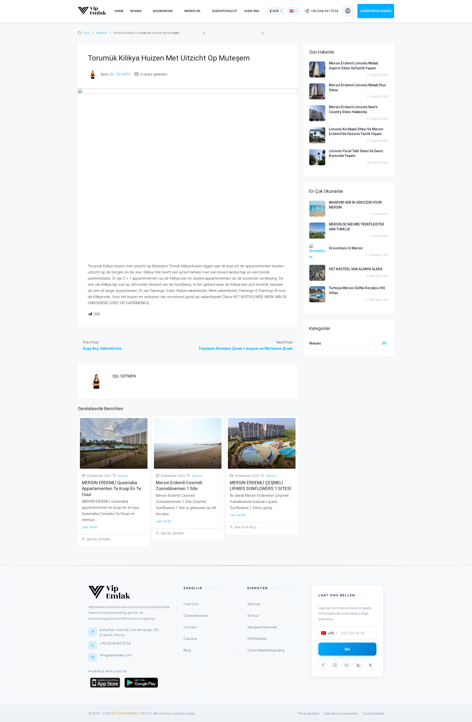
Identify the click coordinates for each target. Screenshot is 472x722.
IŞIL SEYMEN (119, 74)
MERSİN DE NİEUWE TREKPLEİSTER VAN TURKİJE (356, 226)
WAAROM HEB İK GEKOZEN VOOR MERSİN (355, 204)
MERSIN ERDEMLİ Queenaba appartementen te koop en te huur (111, 488)
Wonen (135, 11)
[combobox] (329, 633)
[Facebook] (323, 665)
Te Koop (273, 604)
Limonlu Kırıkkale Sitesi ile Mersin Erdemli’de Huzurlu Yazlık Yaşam (356, 131)
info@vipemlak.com (116, 655)
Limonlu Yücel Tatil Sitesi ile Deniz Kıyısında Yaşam (356, 153)
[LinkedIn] (358, 665)
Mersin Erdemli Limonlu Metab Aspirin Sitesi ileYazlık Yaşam (353, 65)
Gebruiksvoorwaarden (340, 713)
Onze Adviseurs (209, 615)
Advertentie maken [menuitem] (375, 11)
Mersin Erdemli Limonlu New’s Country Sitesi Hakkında (353, 109)
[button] (275, 11)
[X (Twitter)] (370, 665)
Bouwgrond (163, 11)
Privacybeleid (308, 713)
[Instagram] (334, 665)
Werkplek (192, 11)
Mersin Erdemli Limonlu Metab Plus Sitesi (357, 87)
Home (119, 11)
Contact (209, 627)
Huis (87, 33)
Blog (209, 650)
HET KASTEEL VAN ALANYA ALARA (355, 269)
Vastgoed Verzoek (273, 627)
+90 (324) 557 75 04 (115, 643)
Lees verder (90, 527)
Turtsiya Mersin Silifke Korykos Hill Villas (357, 290)
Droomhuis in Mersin (346, 248)
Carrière (209, 638)
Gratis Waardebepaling (273, 650)
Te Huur (273, 615)
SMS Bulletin (273, 638)
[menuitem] (321, 11)
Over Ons (251, 11)
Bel (347, 649)
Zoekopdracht (224, 11)
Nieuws (101, 33)
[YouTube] (346, 665)
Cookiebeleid (373, 713)
